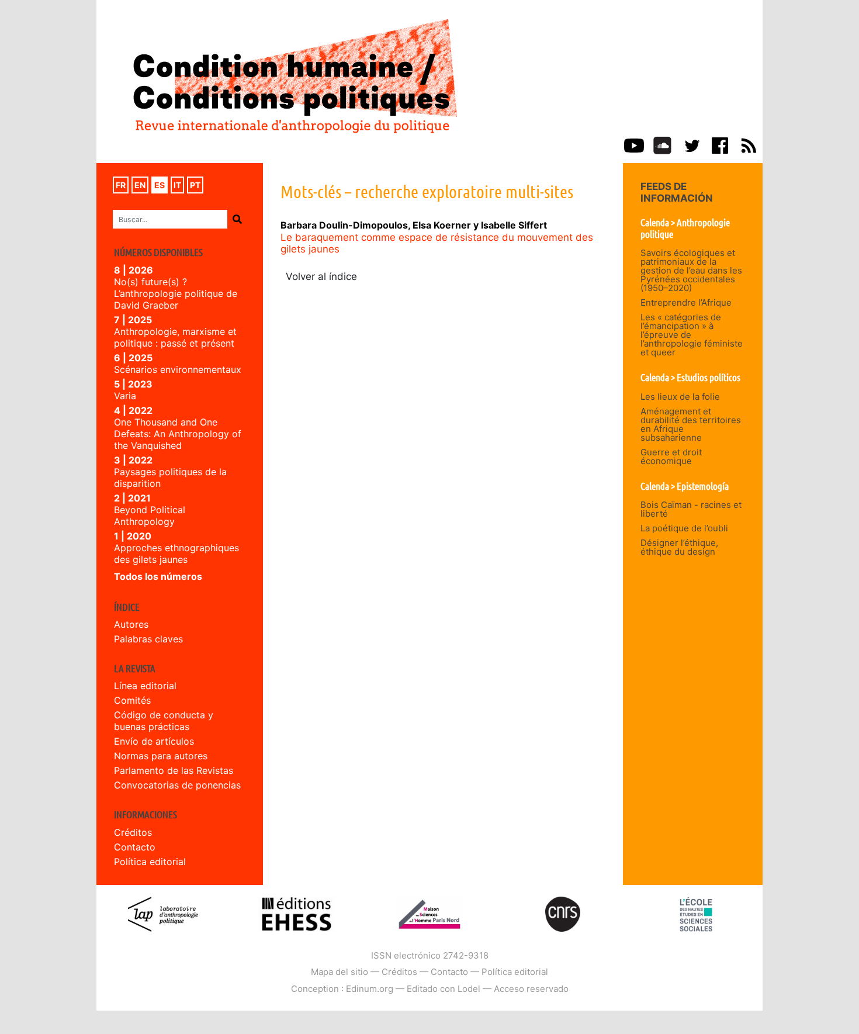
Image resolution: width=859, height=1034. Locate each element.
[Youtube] (634, 144)
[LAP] (163, 913)
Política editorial (150, 861)
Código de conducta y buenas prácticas (163, 720)
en (140, 185)
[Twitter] (691, 144)
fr (121, 185)
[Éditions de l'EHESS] (296, 913)
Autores (131, 624)
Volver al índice (321, 276)
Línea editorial (145, 685)
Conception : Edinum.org (342, 988)
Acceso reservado (531, 988)
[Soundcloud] (662, 144)
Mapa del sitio (339, 971)
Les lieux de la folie (680, 396)
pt (195, 185)
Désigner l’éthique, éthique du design (679, 547)
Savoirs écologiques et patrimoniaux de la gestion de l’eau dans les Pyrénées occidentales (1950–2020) (691, 270)
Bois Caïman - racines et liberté (691, 509)
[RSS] (748, 144)
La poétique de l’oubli (684, 528)
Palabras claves (148, 639)
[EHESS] (696, 913)
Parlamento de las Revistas (173, 770)
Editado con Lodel (443, 988)
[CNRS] (562, 913)
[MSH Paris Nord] (429, 913)
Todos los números (158, 576)
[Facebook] (720, 144)
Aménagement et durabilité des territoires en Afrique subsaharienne (690, 424)
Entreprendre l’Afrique (686, 302)
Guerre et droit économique (671, 456)
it (177, 185)
